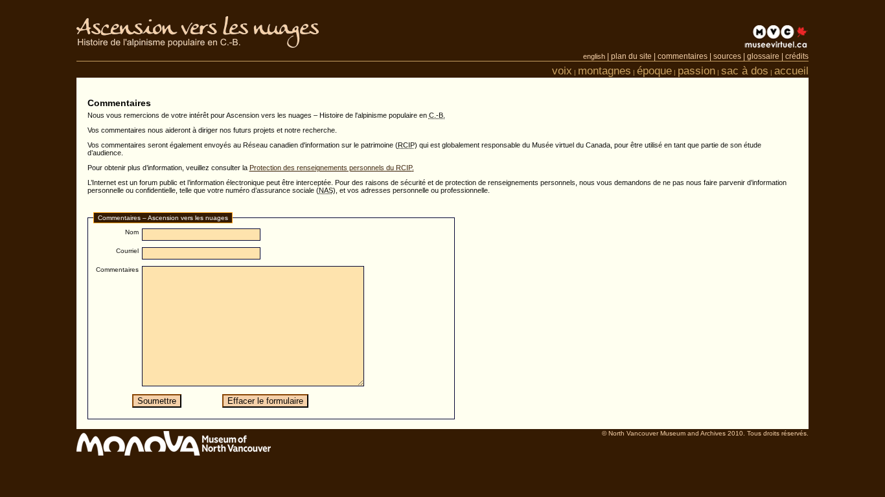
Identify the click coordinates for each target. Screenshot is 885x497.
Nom (132, 232)
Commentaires (682, 56)
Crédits (797, 56)
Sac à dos (744, 71)
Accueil (791, 71)
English (594, 56)
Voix (562, 71)
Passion (696, 71)
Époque (654, 71)
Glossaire (763, 56)
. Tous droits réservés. (705, 433)
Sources (727, 56)
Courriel (127, 250)
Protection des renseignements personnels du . (331, 167)
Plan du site (631, 56)
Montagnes (604, 71)
